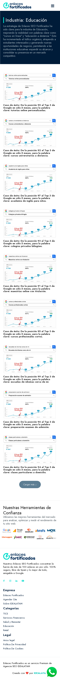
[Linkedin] (16, 581)
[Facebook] (4, 581)
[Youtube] (22, 581)
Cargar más (28, 484)
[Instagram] (10, 581)
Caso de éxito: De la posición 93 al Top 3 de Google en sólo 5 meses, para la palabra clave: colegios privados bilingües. (29, 243)
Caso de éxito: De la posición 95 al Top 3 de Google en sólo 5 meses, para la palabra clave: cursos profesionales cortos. (29, 334)
